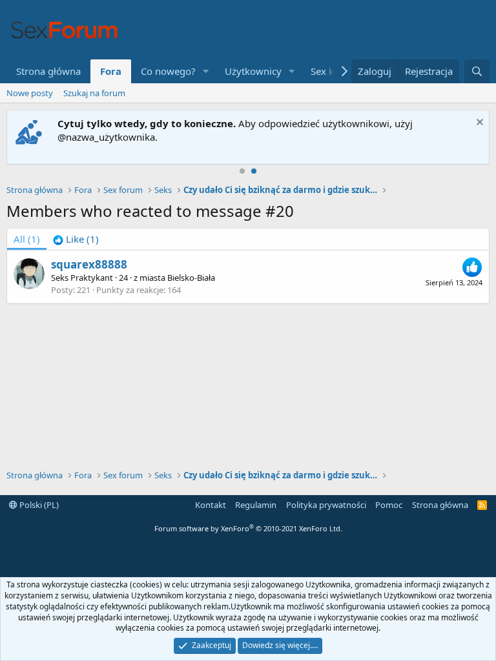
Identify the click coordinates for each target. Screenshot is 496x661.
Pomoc (388, 505)
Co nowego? (168, 71)
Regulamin (255, 505)
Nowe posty (29, 93)
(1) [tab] (27, 238)
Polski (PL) (38, 505)
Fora (110, 71)
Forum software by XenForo (248, 528)
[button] (206, 71)
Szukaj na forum (94, 93)
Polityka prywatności (326, 505)
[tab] (75, 239)
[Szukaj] (477, 71)
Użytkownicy (253, 71)
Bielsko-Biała (191, 277)
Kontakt (210, 505)
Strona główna (48, 71)
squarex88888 (89, 264)
